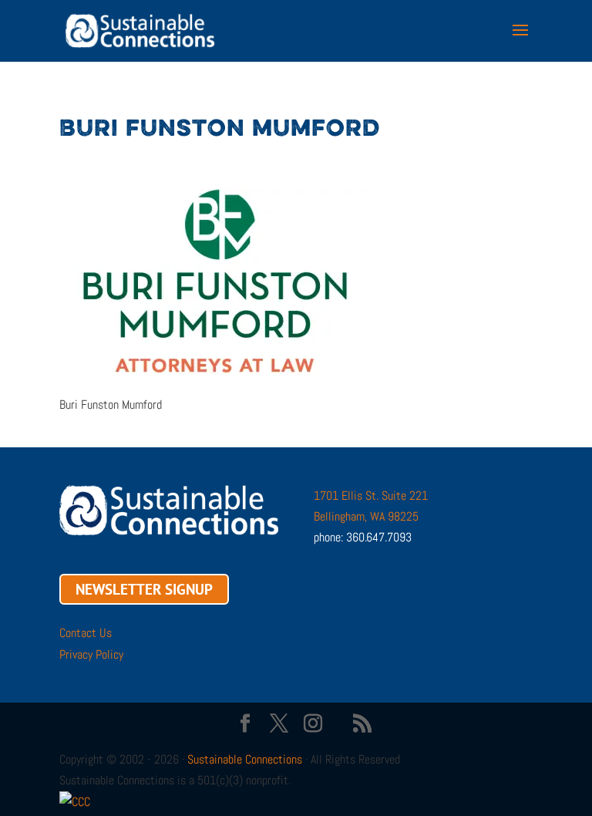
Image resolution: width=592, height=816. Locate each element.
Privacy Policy (91, 654)
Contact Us (85, 633)
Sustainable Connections (244, 759)
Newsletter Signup (144, 589)
